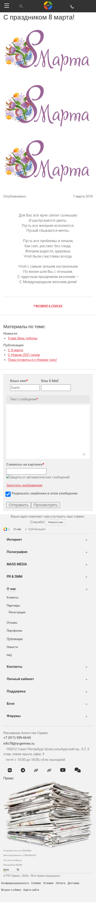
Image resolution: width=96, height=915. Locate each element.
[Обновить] (40, 907)
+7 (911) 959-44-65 (17, 738)
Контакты (14, 667)
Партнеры (13, 605)
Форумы (14, 716)
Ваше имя (19, 381)
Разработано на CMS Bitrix (17, 850)
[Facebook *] (36, 770)
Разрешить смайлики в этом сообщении (44, 493)
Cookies (36, 883)
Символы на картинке (25, 464)
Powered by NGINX (12, 865)
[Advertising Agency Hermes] (13, 899)
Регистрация (17, 612)
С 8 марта (15, 350)
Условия (48, 883)
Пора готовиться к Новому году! (32, 360)
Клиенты (12, 597)
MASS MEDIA (17, 564)
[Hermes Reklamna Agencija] (20, 899)
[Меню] (6, 5)
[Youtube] (63, 770)
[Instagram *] (49, 770)
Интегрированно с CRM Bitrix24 (19, 855)
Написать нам (55, 522)
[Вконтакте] (10, 770)
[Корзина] (89, 6)
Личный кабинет (20, 679)
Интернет (14, 540)
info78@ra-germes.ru (18, 744)
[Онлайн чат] (78, 770)
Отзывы (12, 622)
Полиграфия (17, 552)
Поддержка (16, 691)
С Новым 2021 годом (24, 355)
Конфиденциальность (15, 883)
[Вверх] (56, 907)
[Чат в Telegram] (23, 770)
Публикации (15, 639)
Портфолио (14, 630)
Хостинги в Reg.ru (12, 860)
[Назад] (24, 907)
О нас (11, 589)
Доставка (73, 883)
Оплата (60, 883)
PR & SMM (14, 577)
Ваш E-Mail (49, 381)
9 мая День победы (23, 338)
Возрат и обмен (11, 889)
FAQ (9, 655)
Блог (11, 704)
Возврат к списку (49, 306)
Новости (12, 647)
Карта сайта (31, 889)
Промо (8, 778)
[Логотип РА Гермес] (48, 5)
